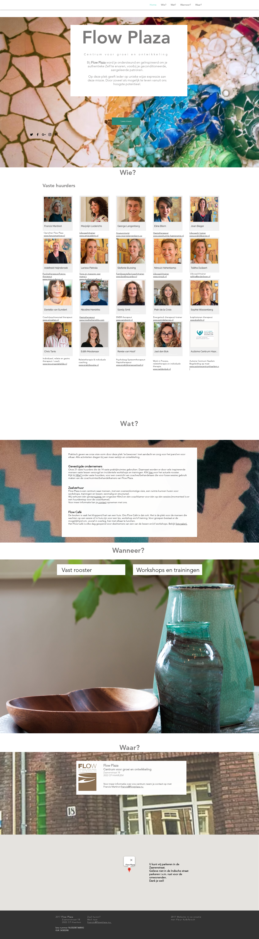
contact (102, 502)
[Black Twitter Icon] (31, 134)
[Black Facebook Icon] (38, 134)
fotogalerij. (181, 523)
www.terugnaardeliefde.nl (55, 363)
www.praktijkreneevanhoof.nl (129, 365)
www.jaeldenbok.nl (162, 369)
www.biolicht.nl (197, 320)
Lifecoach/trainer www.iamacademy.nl (88, 234)
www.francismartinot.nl (54, 235)
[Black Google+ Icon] (44, 134)
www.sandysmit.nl (124, 320)
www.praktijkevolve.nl (89, 365)
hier (151, 472)
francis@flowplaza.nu (132, 786)
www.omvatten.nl (51, 320)
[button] (58, 213)
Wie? (79, 475)
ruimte (98, 496)
